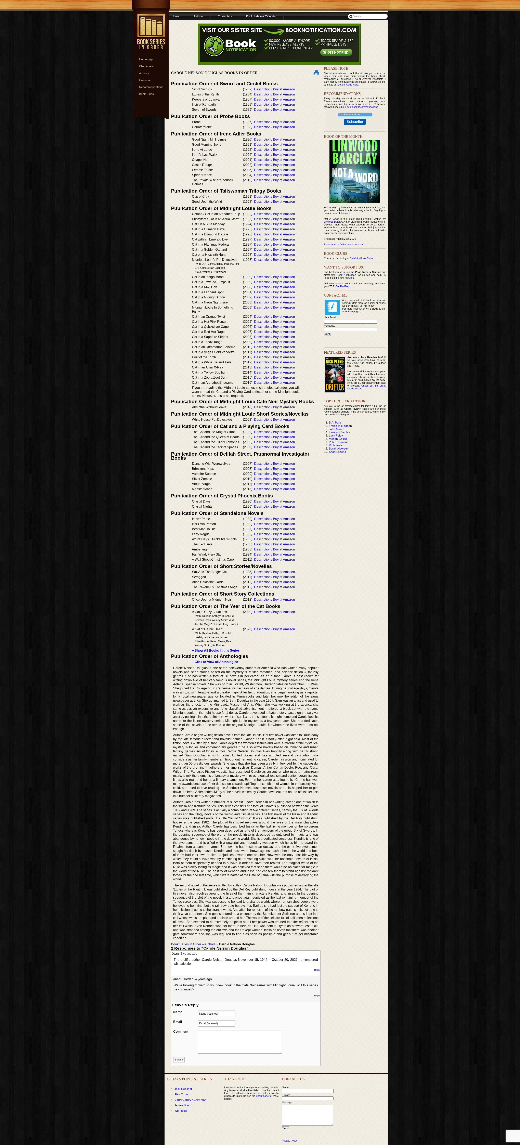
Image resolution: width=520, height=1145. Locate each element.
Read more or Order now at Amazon (344, 244)
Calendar (145, 80)
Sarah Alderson (339, 448)
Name (177, 1012)
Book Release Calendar (261, 16)
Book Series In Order (186, 944)
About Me (347, 311)
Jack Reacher (183, 1088)
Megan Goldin (338, 438)
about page (262, 1096)
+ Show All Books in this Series (216, 650)
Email (177, 1022)
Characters (146, 66)
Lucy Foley (336, 435)
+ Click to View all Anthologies (215, 662)
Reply (317, 970)
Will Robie (180, 1110)
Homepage (146, 59)
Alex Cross (181, 1094)
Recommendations (151, 87)
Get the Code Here (348, 84)
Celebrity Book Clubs (361, 258)
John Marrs (336, 429)
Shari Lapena (337, 451)
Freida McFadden (340, 425)
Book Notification (346, 275)
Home (175, 16)
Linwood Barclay (333, 221)
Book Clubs (146, 93)
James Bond (182, 1105)
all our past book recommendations (358, 107)
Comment (180, 1031)
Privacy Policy (289, 1140)
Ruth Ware (335, 445)
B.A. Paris (335, 422)
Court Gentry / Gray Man (190, 1099)
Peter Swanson (338, 442)
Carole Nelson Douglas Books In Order (214, 72)
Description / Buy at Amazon (274, 89)
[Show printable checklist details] (316, 72)
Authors (144, 73)
